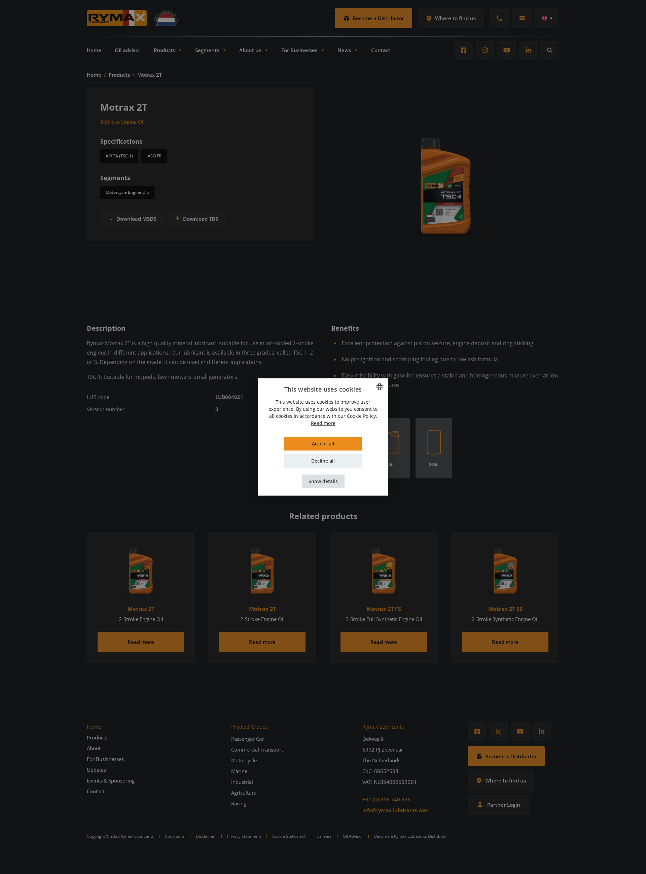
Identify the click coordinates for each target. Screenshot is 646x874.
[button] (323, 481)
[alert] (323, 437)
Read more (323, 423)
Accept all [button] (323, 444)
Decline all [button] (323, 461)
